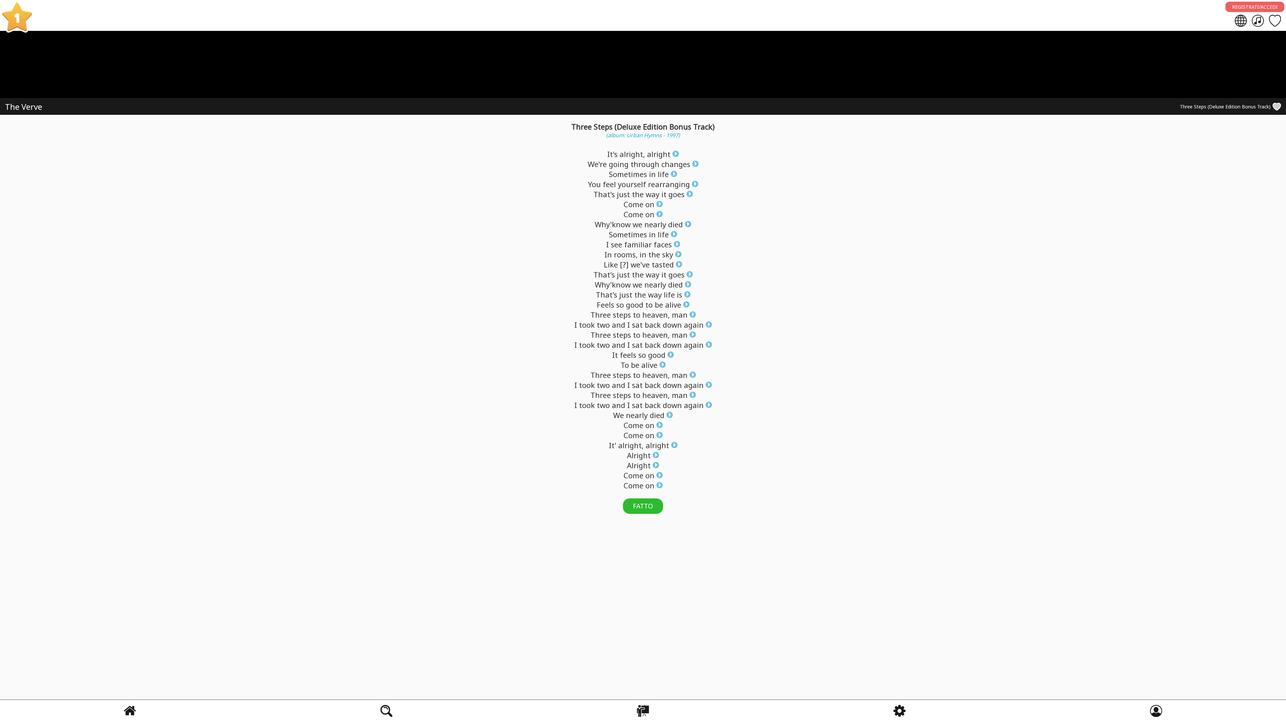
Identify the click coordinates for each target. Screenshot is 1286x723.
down (672, 325)
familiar (638, 244)
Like (611, 264)
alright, (632, 154)
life (663, 174)
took (587, 325)
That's (604, 194)
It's (612, 154)
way (652, 194)
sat (637, 325)
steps (622, 315)
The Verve (23, 106)
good (634, 305)
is (679, 295)
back (653, 325)
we (637, 224)
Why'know (613, 224)
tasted (663, 264)
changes (675, 164)
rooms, (626, 254)
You (594, 184)
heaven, (656, 315)
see (616, 244)
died (675, 224)
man (680, 315)
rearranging (669, 184)
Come (633, 204)
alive (673, 305)
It (615, 355)
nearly (655, 224)
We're (597, 164)
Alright (639, 455)
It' (612, 445)
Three (600, 315)
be (659, 305)
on (649, 204)
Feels (605, 305)
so (620, 305)
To (625, 365)
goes (676, 194)
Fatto (643, 506)
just (623, 194)
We (618, 415)
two (603, 325)
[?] (624, 264)
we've (640, 264)
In (608, 254)
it (663, 194)
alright (658, 154)
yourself (632, 184)
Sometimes (628, 174)
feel (609, 184)
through (645, 164)
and (618, 325)
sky (667, 254)
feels (628, 355)
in (652, 174)
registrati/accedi (1255, 7)
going (619, 164)
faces (663, 244)
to (649, 305)
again (694, 325)
